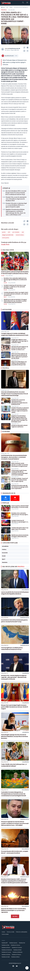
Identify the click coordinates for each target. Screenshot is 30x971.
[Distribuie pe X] (27, 51)
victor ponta (5, 237)
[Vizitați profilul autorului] (2, 49)
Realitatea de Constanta (17, 947)
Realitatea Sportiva (13, 942)
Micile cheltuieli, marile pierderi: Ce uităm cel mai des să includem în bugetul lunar (19, 465)
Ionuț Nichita (25, 673)
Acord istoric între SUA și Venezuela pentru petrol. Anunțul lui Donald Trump (14, 621)
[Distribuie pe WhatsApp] (24, 51)
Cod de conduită (5, 934)
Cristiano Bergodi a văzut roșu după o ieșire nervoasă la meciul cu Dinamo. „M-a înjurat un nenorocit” (16, 294)
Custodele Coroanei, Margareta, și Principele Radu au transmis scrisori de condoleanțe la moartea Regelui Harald (13, 794)
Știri (7, 7)
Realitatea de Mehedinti (17, 952)
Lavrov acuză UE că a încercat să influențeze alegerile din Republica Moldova (15, 593)
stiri (9, 232)
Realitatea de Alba (5, 945)
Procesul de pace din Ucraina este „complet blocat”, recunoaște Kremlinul (14, 852)
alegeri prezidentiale (7, 235)
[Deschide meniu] (27, 3)
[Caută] (23, 2)
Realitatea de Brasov (6, 947)
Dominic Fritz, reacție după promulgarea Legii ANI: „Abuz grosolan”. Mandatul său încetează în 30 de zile (13, 677)
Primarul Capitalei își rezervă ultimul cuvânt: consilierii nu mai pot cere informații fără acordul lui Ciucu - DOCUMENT (15, 823)
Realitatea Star (22, 942)
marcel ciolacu (20, 235)
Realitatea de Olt (14, 48)
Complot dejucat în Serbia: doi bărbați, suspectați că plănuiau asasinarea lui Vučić (14, 334)
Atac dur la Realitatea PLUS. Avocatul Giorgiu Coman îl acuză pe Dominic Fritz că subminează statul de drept (15, 192)
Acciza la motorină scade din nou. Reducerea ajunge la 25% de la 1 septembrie (19, 487)
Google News (5, 244)
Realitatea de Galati (6, 957)
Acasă (4, 7)
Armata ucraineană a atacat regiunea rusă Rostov (19, 426)
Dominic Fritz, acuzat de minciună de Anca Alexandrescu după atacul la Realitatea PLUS (16, 198)
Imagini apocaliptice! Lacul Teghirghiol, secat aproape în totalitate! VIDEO (19, 341)
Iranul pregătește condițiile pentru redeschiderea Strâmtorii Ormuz (12, 648)
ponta (3, 232)
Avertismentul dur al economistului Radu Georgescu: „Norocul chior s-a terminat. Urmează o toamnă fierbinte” (14, 457)
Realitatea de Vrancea (15, 945)
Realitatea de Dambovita (7, 949)
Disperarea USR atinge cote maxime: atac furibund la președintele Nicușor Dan (19, 363)
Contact (3, 931)
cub (23, 232)
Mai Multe (15, 916)
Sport (5, 297)
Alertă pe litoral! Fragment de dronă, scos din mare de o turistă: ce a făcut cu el (19, 348)
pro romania (16, 232)
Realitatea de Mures (15, 957)
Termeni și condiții (10, 931)
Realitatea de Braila (17, 949)
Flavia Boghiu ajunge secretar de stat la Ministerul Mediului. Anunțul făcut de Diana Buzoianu (14, 736)
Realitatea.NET (5, 942)
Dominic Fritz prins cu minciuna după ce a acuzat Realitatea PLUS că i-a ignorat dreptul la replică (16, 205)
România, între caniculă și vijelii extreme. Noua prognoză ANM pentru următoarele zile (15, 279)
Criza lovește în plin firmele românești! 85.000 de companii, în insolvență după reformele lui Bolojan (19, 473)
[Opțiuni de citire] (27, 968)
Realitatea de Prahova (16, 954)
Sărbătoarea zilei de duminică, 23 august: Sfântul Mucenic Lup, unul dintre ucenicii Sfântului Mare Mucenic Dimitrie (15, 301)
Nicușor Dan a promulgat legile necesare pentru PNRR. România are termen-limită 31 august (14, 707)
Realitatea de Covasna (6, 952)
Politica (11, 7)
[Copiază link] (24, 47)
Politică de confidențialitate (21, 931)
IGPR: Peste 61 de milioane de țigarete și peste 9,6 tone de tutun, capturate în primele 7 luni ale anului (19, 356)
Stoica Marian (25, 589)
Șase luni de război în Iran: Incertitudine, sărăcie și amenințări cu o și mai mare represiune (13, 910)
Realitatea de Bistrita (6, 954)
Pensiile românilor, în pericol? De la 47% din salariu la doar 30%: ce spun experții (19, 480)
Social (2, 275)
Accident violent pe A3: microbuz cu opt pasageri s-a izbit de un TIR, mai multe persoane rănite (15, 287)
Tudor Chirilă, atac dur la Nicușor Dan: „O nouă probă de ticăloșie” (14, 765)
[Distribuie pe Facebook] (27, 47)
